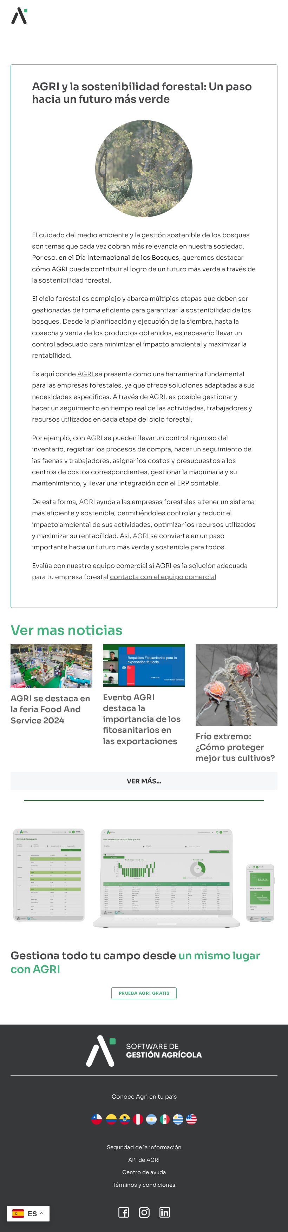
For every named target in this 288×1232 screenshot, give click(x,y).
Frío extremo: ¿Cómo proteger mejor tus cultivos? (235, 747)
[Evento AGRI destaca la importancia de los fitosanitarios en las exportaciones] (144, 665)
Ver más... (144, 781)
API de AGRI (144, 1160)
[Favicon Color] (19, 10)
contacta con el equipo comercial (163, 577)
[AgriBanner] (144, 1038)
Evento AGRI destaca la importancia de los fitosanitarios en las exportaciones (142, 720)
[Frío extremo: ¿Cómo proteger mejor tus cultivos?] (236, 685)
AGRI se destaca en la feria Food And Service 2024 (50, 710)
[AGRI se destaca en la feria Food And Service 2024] (51, 666)
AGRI (85, 374)
